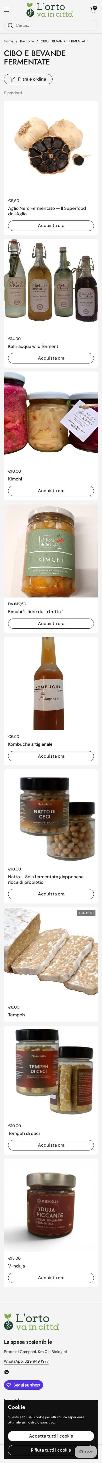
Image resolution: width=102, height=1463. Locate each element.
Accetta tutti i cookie (51, 1436)
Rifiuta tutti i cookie (51, 1450)
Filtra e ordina (32, 79)
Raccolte (27, 41)
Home (8, 41)
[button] (93, 10)
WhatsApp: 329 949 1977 (26, 1361)
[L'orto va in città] (50, 10)
